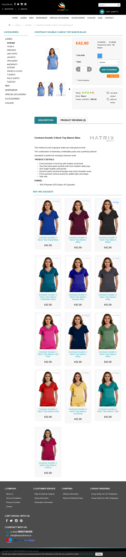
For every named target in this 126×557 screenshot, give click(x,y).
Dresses (11, 50)
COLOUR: (80, 55)
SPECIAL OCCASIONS (15, 94)
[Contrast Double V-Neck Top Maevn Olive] (108, 331)
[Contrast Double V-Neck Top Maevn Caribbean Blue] (48, 274)
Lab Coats (12, 54)
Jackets (11, 57)
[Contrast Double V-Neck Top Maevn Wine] (78, 217)
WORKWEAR (11, 90)
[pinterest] (21, 520)
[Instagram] (21, 4)
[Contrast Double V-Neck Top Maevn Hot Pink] (48, 331)
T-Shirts (11, 75)
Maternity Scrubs (12, 66)
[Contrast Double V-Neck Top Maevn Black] (108, 217)
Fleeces (11, 82)
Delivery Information (71, 494)
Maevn (83, 96)
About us (9, 494)
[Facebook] (15, 4)
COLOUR (9, 103)
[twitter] (11, 520)
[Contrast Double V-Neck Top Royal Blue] (48, 217)
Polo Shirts (13, 78)
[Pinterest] (25, 4)
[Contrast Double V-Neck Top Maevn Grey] (108, 274)
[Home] (63, 6)
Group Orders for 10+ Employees (104, 494)
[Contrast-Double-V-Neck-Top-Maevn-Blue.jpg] (51, 89)
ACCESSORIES (12, 99)
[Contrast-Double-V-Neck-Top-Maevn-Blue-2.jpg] (61, 89)
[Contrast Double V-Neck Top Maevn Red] (48, 389)
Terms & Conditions (13, 498)
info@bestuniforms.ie (20, 535)
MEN (7, 86)
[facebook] (7, 520)
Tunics (10, 46)
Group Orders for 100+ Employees (104, 498)
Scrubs (11, 43)
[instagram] (16, 520)
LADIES (8, 39)
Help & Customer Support (45, 494)
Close (99, 554)
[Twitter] (18, 4)
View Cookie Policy (86, 554)
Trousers (12, 61)
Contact (9, 506)
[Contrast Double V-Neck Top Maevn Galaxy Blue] (78, 274)
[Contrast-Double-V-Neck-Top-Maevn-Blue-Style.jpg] (41, 89)
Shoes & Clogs (14, 71)
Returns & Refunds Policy (73, 498)
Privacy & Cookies (13, 502)
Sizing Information (42, 498)
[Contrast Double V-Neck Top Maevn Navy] (78, 331)
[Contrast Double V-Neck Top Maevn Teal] (108, 389)
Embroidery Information (44, 502)
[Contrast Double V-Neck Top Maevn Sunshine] (78, 389)
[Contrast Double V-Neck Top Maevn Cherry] (48, 444)
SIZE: (78, 62)
